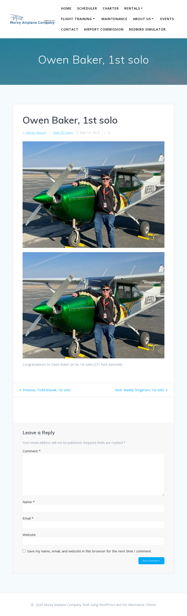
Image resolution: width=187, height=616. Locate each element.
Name (29, 502)
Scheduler (87, 8)
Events (167, 19)
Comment (32, 451)
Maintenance (114, 19)
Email (28, 518)
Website (29, 534)
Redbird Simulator (147, 29)
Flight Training (76, 19)
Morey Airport (36, 132)
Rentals (132, 8)
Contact (69, 29)
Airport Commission (104, 29)
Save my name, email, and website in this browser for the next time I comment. (89, 551)
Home (66, 8)
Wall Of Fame (63, 132)
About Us (142, 19)
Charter (111, 8)
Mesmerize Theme (142, 605)
